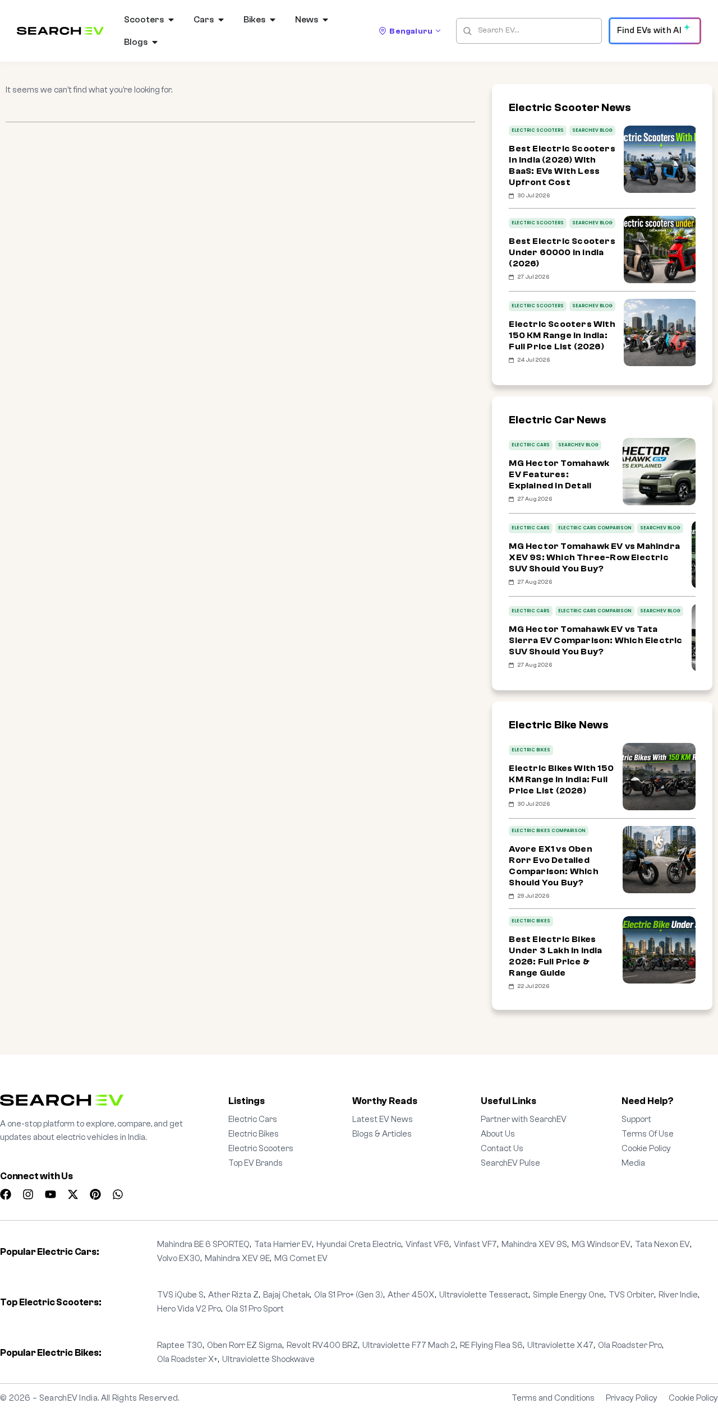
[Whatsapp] (117, 1194)
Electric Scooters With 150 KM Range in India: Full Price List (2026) (562, 335)
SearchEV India (68, 1398)
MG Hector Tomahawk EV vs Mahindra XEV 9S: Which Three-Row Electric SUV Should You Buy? (594, 557)
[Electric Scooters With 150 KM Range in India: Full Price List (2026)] (660, 332)
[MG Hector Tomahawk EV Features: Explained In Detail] (659, 471)
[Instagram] (28, 1194)
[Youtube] (50, 1194)
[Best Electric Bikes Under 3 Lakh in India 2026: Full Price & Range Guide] (659, 949)
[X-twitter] (73, 1194)
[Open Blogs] (154, 42)
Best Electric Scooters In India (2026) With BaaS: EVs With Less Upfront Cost (562, 165)
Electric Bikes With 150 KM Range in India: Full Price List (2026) (561, 779)
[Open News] (325, 19)
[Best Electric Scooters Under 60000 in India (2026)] (660, 249)
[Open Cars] (221, 19)
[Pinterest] (95, 1194)
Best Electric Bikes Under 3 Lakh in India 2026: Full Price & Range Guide (555, 956)
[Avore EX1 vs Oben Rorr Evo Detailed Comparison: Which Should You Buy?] (659, 859)
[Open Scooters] (171, 19)
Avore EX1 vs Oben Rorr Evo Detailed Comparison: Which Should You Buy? (553, 866)
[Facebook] (5, 1194)
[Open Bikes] (272, 19)
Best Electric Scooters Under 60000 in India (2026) (562, 252)
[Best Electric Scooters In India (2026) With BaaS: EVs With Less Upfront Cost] (660, 159)
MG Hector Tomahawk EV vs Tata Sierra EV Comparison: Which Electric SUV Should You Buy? (595, 640)
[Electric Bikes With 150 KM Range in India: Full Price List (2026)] (659, 776)
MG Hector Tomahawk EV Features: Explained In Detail (559, 474)
